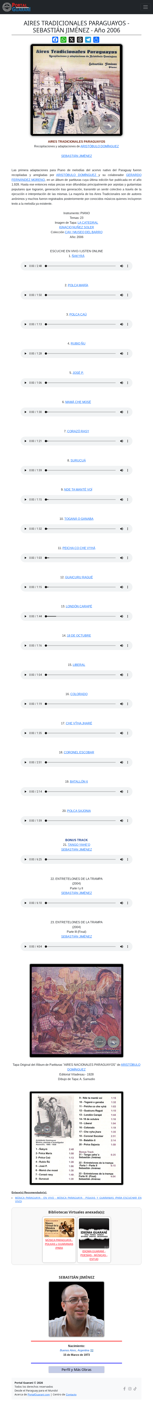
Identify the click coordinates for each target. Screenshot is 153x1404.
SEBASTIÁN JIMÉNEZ (76, 156)
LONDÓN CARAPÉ (79, 606)
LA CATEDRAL (88, 222)
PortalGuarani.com (39, 1394)
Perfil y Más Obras (76, 1369)
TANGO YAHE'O (79, 844)
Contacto (71, 1394)
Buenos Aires (68, 1350)
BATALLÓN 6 (79, 781)
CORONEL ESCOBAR (79, 752)
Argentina (83, 1350)
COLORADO (79, 694)
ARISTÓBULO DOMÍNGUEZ (99, 146)
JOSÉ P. (78, 372)
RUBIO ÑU (78, 343)
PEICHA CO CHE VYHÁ (79, 548)
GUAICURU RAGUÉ (79, 577)
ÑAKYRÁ (78, 256)
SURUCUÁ (78, 460)
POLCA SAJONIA (79, 810)
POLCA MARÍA (78, 285)
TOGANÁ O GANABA (78, 518)
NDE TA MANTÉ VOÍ (78, 489)
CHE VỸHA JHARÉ (79, 723)
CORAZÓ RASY (78, 431)
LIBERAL (79, 664)
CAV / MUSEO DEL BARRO (83, 232)
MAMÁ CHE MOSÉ (78, 402)
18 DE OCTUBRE (79, 635)
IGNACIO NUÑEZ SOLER (76, 227)
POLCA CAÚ (78, 314)
